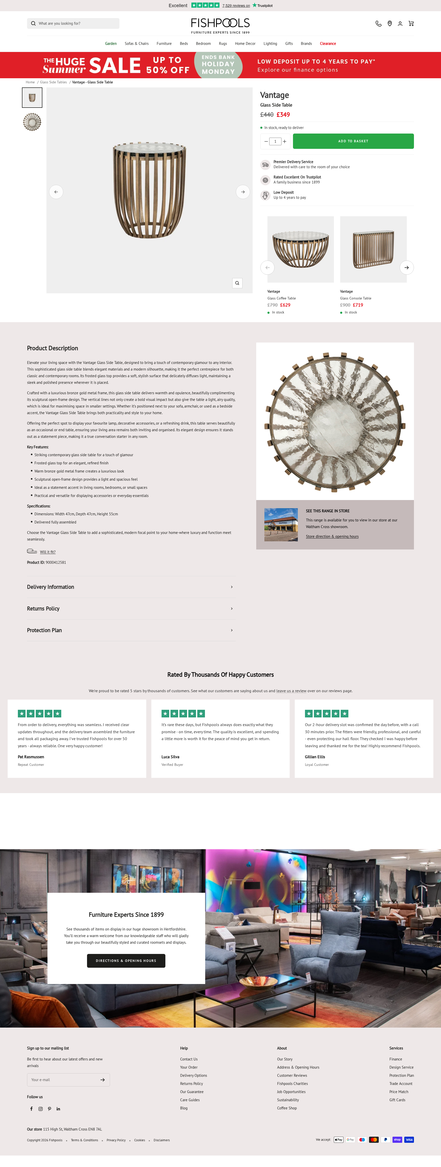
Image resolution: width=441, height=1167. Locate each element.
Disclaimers (162, 1140)
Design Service (401, 1067)
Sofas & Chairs (137, 43)
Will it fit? (48, 551)
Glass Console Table (355, 298)
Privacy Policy (116, 1140)
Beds (184, 43)
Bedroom (203, 43)
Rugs (223, 43)
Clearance (328, 43)
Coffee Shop (287, 1108)
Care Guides (190, 1099)
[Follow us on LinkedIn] (58, 1108)
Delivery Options (193, 1075)
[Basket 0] (411, 23)
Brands (306, 43)
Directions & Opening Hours (126, 961)
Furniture (164, 43)
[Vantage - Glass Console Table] (373, 249)
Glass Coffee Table (281, 298)
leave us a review (291, 690)
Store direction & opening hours (332, 536)
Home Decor (245, 43)
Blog (184, 1108)
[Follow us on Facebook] (31, 1108)
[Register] (103, 1080)
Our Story (284, 1059)
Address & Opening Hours (298, 1067)
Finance (395, 1059)
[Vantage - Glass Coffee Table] (300, 249)
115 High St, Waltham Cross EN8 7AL (72, 1129)
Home (30, 82)
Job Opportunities (291, 1091)
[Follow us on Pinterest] (49, 1108)
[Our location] (390, 23)
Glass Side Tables (53, 82)
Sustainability (288, 1099)
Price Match (398, 1091)
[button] (237, 283)
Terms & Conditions (84, 1140)
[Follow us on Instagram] (40, 1108)
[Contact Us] (379, 24)
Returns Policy (191, 1083)
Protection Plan (401, 1075)
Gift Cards (397, 1099)
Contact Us (189, 1059)
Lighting (270, 43)
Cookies (139, 1140)
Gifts (289, 43)
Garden (111, 43)
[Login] (400, 23)
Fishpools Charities (292, 1083)
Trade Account (400, 1083)
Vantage (273, 291)
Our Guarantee (192, 1091)
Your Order (189, 1067)
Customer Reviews (292, 1075)
